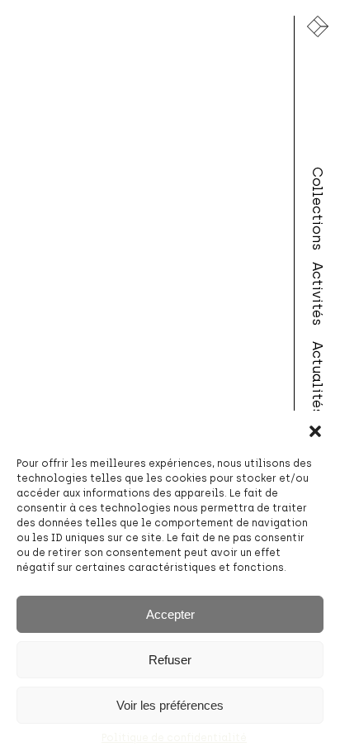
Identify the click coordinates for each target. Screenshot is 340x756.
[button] (315, 431)
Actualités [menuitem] (317, 378)
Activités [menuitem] (317, 294)
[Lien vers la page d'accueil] (317, 26)
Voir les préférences (170, 705)
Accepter (170, 614)
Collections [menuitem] (317, 209)
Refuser (170, 660)
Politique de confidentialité (174, 738)
